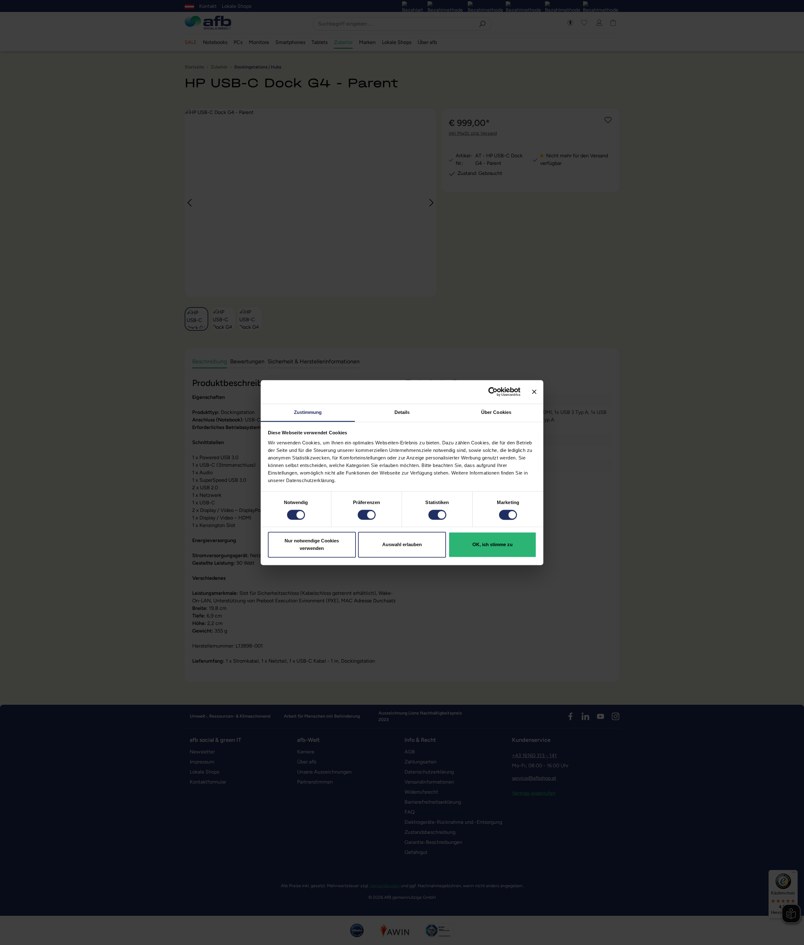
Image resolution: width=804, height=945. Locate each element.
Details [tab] (402, 412)
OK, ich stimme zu (492, 544)
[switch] (367, 515)
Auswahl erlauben (402, 544)
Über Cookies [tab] (496, 412)
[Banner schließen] (534, 391)
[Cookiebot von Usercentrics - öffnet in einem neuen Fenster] (492, 391)
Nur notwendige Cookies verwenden (312, 544)
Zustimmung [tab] (308, 412)
